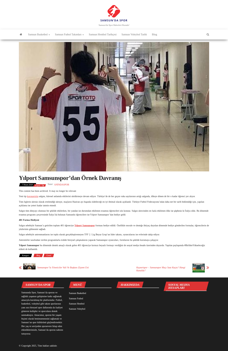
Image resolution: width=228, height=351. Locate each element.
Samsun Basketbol (38, 34)
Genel (48, 255)
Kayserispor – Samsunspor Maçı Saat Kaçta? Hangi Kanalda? (160, 269)
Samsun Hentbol (76, 303)
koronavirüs (32, 196)
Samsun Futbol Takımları (68, 34)
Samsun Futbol (76, 298)
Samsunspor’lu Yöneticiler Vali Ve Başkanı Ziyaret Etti (63, 267)
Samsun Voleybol (77, 309)
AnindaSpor (61, 184)
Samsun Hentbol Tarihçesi (103, 34)
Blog (154, 34)
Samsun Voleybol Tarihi (134, 34)
